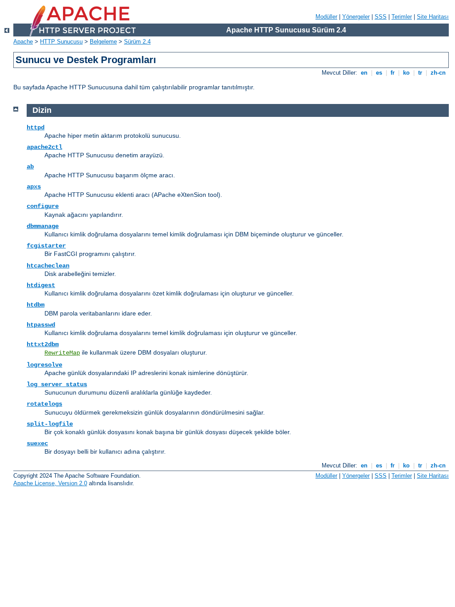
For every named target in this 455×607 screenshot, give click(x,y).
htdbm (35, 304)
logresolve (44, 364)
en (364, 72)
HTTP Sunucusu (61, 41)
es (379, 72)
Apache (23, 41)
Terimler (401, 16)
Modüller (326, 16)
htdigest (41, 285)
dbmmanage (43, 226)
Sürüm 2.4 (137, 41)
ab (30, 166)
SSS (381, 16)
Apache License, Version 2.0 (50, 483)
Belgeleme (103, 41)
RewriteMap (62, 352)
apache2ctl (44, 147)
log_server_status (57, 384)
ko (406, 72)
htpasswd (41, 324)
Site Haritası (433, 16)
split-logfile (50, 423)
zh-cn (438, 72)
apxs (34, 186)
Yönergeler (356, 16)
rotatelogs (44, 403)
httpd (35, 127)
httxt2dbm (43, 344)
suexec (37, 443)
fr (392, 72)
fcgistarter (46, 245)
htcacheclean (48, 265)
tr (420, 72)
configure (43, 206)
